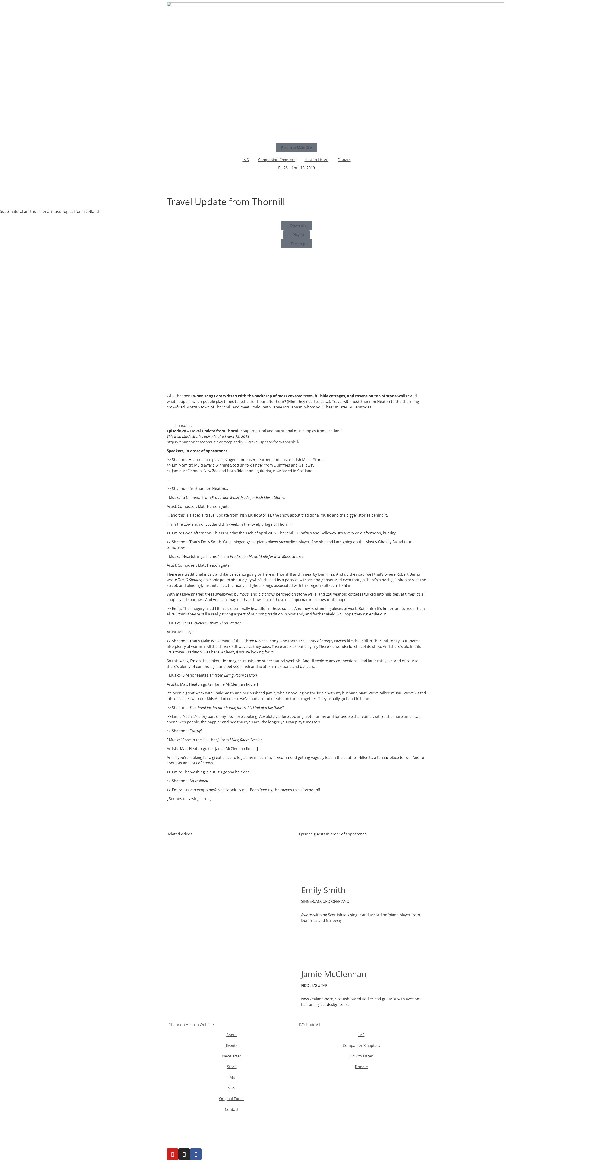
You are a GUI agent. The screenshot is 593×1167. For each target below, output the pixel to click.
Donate (344, 159)
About (231, 1034)
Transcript (183, 425)
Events (231, 1045)
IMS (246, 159)
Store (232, 1066)
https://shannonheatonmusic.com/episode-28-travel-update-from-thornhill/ (233, 442)
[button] (296, 425)
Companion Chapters (276, 159)
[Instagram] (184, 1154)
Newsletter (231, 1056)
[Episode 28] (177, 189)
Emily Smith (323, 890)
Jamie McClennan (333, 974)
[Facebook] (196, 1154)
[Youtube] (172, 1154)
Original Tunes (231, 1098)
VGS (231, 1088)
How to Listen (316, 159)
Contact (232, 1109)
